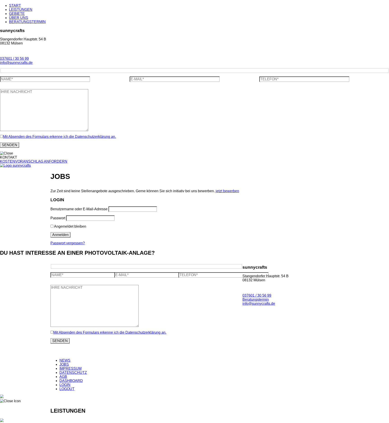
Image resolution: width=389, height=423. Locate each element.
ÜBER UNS (18, 18)
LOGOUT (67, 389)
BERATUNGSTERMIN (27, 22)
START (15, 5)
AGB (63, 377)
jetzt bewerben (227, 191)
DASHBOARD (71, 381)
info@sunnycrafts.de (16, 63)
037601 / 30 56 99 (14, 58)
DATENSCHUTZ (73, 372)
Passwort (57, 218)
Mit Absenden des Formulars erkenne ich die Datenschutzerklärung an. (59, 137)
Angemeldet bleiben (69, 226)
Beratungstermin (255, 299)
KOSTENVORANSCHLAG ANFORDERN (33, 161)
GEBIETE (17, 14)
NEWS (64, 360)
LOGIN (64, 385)
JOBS (64, 364)
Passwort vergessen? (67, 243)
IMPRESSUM (70, 368)
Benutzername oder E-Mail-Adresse (79, 209)
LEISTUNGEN (20, 10)
